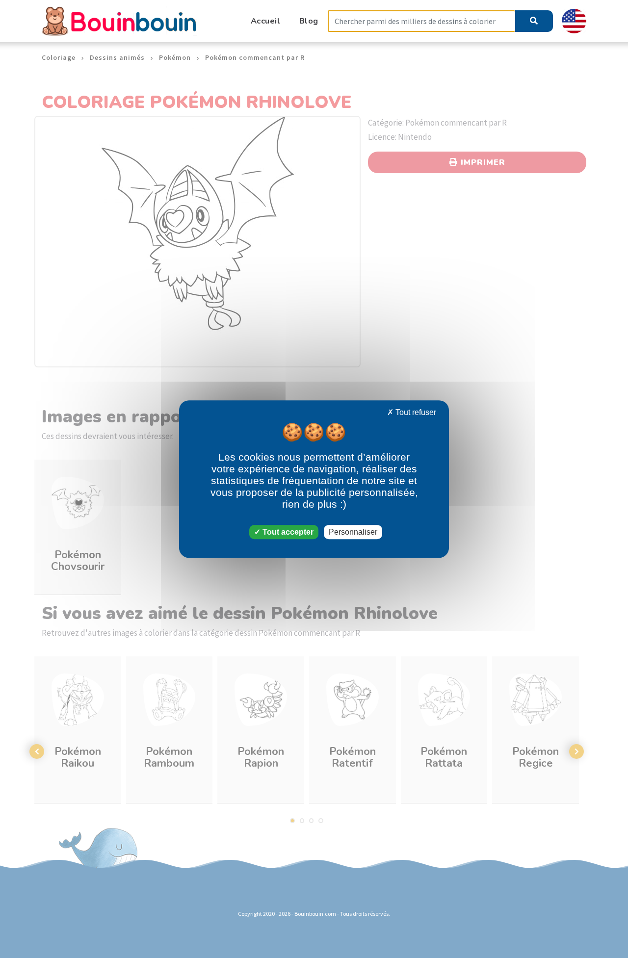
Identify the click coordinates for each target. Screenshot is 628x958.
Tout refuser (414, 412)
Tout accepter (287, 532)
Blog (308, 20)
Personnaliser (353, 532)
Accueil (266, 20)
